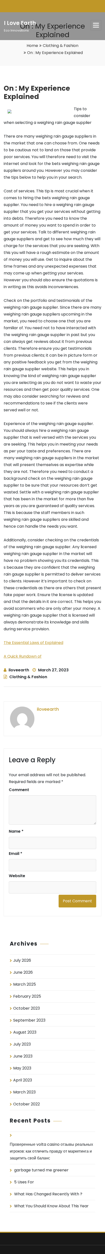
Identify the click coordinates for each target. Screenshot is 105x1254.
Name (16, 831)
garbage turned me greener (41, 1170)
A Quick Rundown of (23, 656)
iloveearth (19, 670)
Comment (19, 790)
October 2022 (26, 1104)
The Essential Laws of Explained (33, 642)
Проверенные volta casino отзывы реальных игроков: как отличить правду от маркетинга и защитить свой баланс (51, 1151)
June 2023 (22, 1056)
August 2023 (24, 1032)
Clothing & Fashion (60, 45)
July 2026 (22, 960)
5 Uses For (24, 1182)
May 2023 (22, 1068)
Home (32, 45)
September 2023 (29, 1020)
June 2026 (23, 972)
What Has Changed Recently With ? (48, 1194)
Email (15, 853)
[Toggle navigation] (96, 25)
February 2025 (27, 996)
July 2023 (22, 1044)
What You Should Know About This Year (51, 1206)
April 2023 (22, 1080)
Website (17, 876)
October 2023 (26, 1008)
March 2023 (24, 1092)
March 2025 (24, 984)
